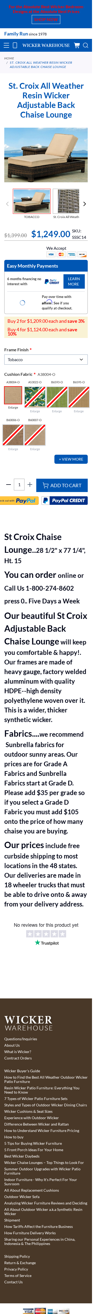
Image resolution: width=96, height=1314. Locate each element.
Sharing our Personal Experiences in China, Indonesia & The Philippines (39, 1241)
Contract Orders (18, 1058)
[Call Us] (15, 45)
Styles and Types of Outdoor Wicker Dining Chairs (45, 1105)
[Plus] (30, 484)
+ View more (71, 459)
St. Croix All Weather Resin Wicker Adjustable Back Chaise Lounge (41, 65)
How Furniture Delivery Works (30, 1233)
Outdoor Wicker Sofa (21, 1197)
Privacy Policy (16, 1269)
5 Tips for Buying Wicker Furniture (33, 1143)
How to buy (13, 1137)
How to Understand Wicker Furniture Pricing (41, 1130)
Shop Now (46, 19)
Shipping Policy (17, 1256)
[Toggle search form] (85, 45)
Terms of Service (17, 1275)
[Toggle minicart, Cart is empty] (77, 45)
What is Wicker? (17, 1052)
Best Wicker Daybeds (21, 1156)
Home (9, 58)
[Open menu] (6, 45)
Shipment (12, 1220)
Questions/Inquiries (20, 1039)
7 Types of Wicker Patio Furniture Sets (35, 1099)
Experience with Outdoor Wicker (31, 1118)
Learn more (74, 281)
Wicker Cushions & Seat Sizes (28, 1111)
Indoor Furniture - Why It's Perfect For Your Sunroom (40, 1182)
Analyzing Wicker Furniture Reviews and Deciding (45, 1203)
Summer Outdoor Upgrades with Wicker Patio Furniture (42, 1171)
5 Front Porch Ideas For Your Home (33, 1150)
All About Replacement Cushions (31, 1190)
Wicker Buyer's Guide (22, 1071)
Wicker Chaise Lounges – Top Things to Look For (44, 1162)
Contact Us (13, 1282)
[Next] (84, 204)
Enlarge (13, 407)
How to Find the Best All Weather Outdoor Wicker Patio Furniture (46, 1079)
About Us (12, 1045)
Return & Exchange (20, 1263)
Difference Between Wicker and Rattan (36, 1124)
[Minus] (8, 484)
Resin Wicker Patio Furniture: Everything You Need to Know (41, 1090)
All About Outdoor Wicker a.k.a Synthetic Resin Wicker (43, 1211)
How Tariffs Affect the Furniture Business (38, 1226)
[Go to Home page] (46, 45)
